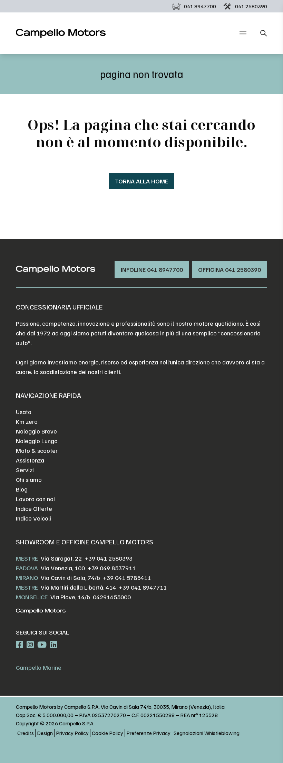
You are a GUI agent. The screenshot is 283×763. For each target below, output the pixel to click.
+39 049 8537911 (112, 568)
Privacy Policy (72, 732)
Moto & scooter (37, 450)
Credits (25, 732)
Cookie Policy (107, 732)
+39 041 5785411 (127, 577)
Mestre (27, 558)
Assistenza (30, 460)
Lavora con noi (35, 499)
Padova (27, 568)
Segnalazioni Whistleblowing (207, 732)
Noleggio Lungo (37, 441)
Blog (22, 489)
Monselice (32, 597)
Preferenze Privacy (148, 732)
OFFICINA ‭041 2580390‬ (229, 269)
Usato (23, 412)
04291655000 (112, 597)
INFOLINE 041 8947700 (152, 269)
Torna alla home (141, 181)
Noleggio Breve (36, 431)
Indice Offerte (34, 508)
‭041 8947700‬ (200, 6)
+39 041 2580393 (109, 558)
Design (45, 732)
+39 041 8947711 (143, 587)
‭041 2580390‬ (251, 6)
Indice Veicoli (33, 518)
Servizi (25, 470)
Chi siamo (29, 479)
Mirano (27, 577)
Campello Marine (38, 667)
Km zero (27, 421)
